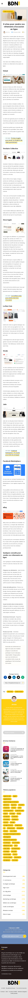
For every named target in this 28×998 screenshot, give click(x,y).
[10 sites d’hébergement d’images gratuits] (6, 764)
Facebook (14, 816)
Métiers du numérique (9, 903)
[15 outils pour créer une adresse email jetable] (6, 771)
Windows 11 (17, 857)
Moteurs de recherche (10, 840)
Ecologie (12, 813)
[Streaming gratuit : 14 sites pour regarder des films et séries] (6, 756)
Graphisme (18, 825)
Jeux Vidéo (13, 831)
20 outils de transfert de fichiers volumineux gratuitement (16, 779)
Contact (3, 991)
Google (12, 822)
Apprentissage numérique (11, 802)
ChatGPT (21, 805)
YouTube (14, 860)
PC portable (16, 842)
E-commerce (7, 880)
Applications (7, 799)
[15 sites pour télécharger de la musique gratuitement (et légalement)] (6, 749)
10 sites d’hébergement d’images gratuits (16, 764)
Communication (8, 810)
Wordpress (7, 860)
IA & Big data (7, 891)
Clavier (14, 808)
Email (18, 813)
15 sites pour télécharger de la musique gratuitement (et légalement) (17, 750)
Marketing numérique (9, 899)
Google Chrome (8, 825)
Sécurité (14, 851)
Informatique (7, 895)
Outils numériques (8, 11)
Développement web (9, 876)
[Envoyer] (23, 732)
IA (4, 828)
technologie (7, 854)
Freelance (15, 819)
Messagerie (7, 837)
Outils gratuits (14, 993)
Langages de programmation (12, 834)
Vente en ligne (19, 691)
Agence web (7, 796)
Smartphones (15, 848)
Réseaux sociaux (8, 910)
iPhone (6, 831)
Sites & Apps (7, 914)
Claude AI (6, 808)
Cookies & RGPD (13, 991)
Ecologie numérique (9, 884)
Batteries (6, 805)
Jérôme (14, 704)
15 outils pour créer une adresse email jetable (16, 771)
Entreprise (6, 816)
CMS (19, 808)
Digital (5, 813)
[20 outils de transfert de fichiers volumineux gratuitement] (6, 779)
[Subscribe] (24, 936)
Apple (14, 796)
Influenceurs (11, 828)
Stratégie (6, 851)
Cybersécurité (19, 810)
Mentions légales (22, 991)
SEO (16, 845)
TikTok (15, 854)
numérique (7, 842)
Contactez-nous (6, 974)
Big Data (13, 805)
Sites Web (10, 691)
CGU (7, 991)
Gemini (6, 822)
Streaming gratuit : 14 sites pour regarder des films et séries (16, 757)
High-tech (6, 888)
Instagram (20, 828)
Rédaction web (8, 845)
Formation (6, 819)
